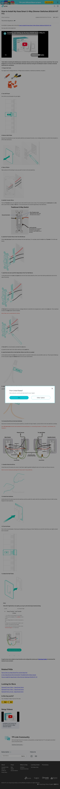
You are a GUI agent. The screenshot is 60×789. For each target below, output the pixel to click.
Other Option (41, 397)
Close (52, 388)
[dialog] (30, 394)
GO (19, 397)
